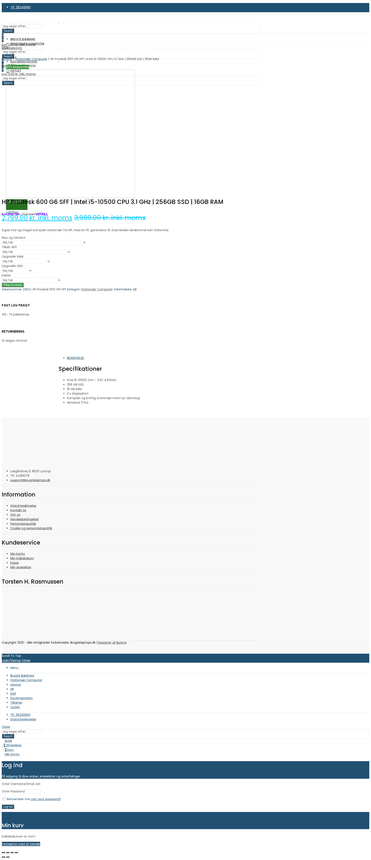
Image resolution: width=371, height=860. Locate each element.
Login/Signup (11, 660)
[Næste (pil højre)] (7, 857)
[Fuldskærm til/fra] (7, 852)
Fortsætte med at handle (21, 844)
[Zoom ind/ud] (3, 852)
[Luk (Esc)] (16, 852)
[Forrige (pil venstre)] (3, 857)
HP (135, 289)
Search (8, 30)
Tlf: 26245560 (21, 7)
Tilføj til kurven (12, 285)
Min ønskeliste (20, 567)
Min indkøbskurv (22, 558)
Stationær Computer (97, 289)
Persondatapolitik (23, 524)
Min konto (17, 554)
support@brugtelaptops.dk (30, 480)
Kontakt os (18, 510)
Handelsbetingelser (24, 519)
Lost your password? (46, 799)
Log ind (7, 806)
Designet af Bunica (112, 642)
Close (26, 660)
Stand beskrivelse (23, 506)
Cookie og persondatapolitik (31, 528)
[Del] (12, 852)
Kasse (14, 563)
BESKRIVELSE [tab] (75, 358)
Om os (15, 515)
